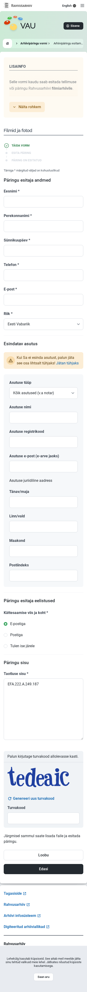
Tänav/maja (19, 491)
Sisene (75, 25)
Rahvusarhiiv (14, 904)
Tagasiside (13, 893)
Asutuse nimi (20, 407)
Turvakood (16, 808)
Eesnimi (11, 191)
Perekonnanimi (18, 216)
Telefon (11, 264)
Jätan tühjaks (67, 363)
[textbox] (43, 417)
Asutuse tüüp (20, 382)
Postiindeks (19, 565)
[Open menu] (82, 5)
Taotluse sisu (16, 674)
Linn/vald (17, 516)
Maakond (17, 540)
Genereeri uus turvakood (33, 798)
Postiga (16, 635)
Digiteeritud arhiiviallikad (24, 927)
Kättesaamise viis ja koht (26, 612)
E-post (10, 289)
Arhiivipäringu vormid (34, 43)
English (67, 5)
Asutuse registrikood (26, 431)
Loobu (43, 855)
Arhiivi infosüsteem (20, 915)
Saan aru (43, 977)
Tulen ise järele (22, 646)
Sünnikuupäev (17, 240)
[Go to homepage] (7, 43)
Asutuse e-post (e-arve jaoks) (34, 456)
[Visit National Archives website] (18, 5)
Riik (8, 313)
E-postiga (18, 624)
